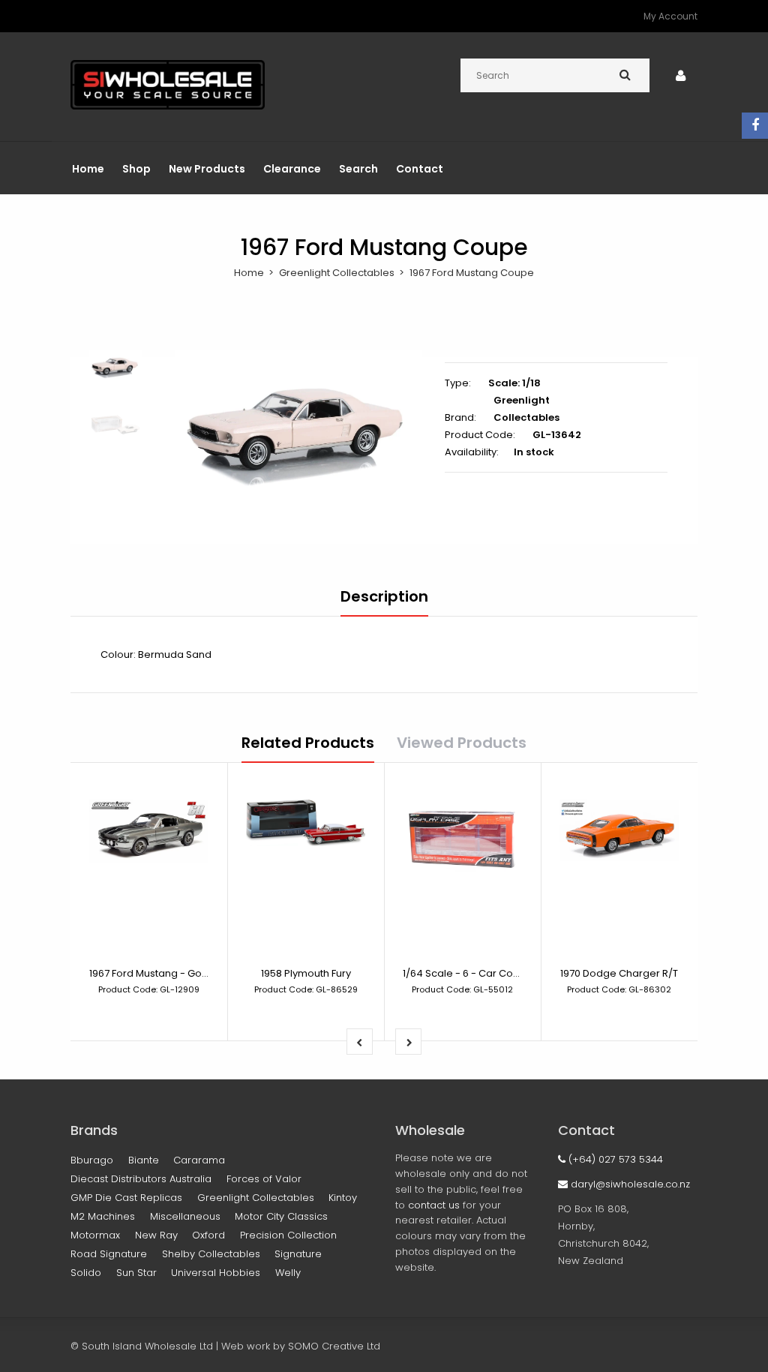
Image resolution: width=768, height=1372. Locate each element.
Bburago (91, 1160)
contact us (434, 1205)
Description (384, 596)
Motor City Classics (281, 1216)
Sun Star (136, 1272)
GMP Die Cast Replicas (126, 1197)
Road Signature (108, 1254)
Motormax (95, 1235)
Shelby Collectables (211, 1254)
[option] (299, 432)
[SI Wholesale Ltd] (167, 106)
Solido (85, 1272)
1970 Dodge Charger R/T (619, 973)
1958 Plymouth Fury (306, 973)
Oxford (208, 1235)
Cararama (199, 1160)
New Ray (156, 1235)
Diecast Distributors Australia (141, 1179)
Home (249, 273)
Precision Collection (288, 1235)
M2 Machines (102, 1216)
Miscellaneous (185, 1216)
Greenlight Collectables (336, 273)
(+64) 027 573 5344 (614, 1159)
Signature (298, 1254)
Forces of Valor (264, 1179)
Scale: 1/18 (514, 383)
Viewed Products (461, 742)
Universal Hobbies (215, 1272)
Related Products (308, 742)
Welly (288, 1272)
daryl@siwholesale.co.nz (629, 1184)
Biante (143, 1160)
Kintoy (342, 1197)
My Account (671, 16)
